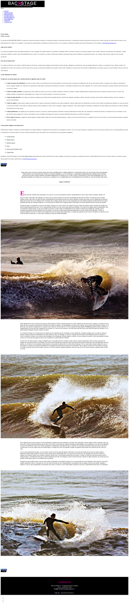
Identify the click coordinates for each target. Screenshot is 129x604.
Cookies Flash (10, 152)
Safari (8, 146)
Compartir (3, 164)
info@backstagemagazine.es (109, 43)
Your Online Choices (27, 156)
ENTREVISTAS (9, 16)
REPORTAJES (8, 14)
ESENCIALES (8, 12)
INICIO (6, 11)
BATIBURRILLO (9, 17)
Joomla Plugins (3, 566)
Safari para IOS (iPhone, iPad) (14, 149)
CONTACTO (8, 22)
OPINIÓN (7, 20)
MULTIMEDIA (8, 19)
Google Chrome (10, 136)
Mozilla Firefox (10, 139)
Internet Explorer (11, 143)
